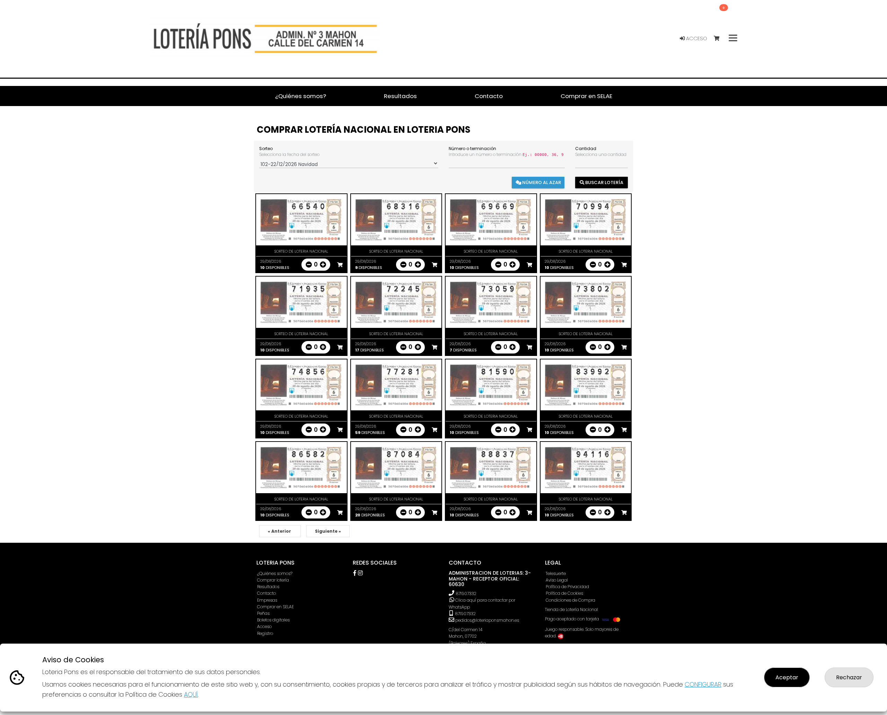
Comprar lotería (273, 580)
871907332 (466, 593)
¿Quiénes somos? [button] (300, 96)
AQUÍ (191, 694)
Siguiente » (328, 531)
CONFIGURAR (703, 684)
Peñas (263, 613)
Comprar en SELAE (275, 607)
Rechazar (849, 677)
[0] (720, 39)
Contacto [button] (489, 96)
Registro (265, 633)
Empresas (267, 600)
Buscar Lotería (603, 182)
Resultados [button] (400, 96)
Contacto (266, 593)
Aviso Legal (557, 580)
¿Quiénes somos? (274, 573)
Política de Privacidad (567, 587)
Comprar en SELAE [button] (586, 96)
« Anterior (280, 531)
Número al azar (541, 182)
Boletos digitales (273, 620)
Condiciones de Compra (570, 600)
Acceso (696, 38)
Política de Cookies (564, 593)
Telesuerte (556, 573)
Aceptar (786, 677)
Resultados (268, 587)
